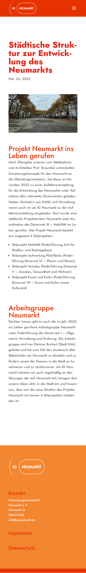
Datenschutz (22, 548)
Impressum (20, 533)
